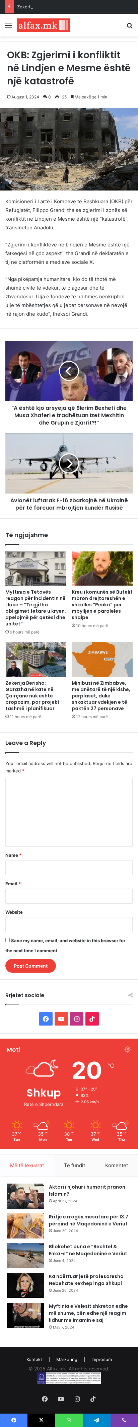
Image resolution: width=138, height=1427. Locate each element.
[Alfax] (43, 25)
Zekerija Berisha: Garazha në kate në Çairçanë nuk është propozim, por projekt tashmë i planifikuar (32, 696)
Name (13, 855)
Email (13, 883)
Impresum (101, 1359)
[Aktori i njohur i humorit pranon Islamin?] (25, 1196)
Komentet (116, 1165)
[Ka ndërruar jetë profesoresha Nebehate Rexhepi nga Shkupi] (25, 1285)
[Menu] (8, 27)
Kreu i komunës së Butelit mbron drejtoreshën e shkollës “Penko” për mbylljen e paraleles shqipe (102, 605)
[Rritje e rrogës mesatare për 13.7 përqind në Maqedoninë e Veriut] (25, 1225)
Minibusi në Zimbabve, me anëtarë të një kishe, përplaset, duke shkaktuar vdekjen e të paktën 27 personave (101, 696)
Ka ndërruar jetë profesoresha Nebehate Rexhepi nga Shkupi (86, 1280)
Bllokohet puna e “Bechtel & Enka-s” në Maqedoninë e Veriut (88, 1250)
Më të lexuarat (27, 1165)
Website (14, 912)
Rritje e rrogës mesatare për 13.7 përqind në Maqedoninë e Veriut (88, 1220)
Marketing (66, 1359)
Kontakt (34, 1359)
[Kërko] (129, 27)
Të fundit (74, 1165)
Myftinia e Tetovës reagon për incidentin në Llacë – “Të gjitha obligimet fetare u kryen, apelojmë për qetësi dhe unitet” (35, 608)
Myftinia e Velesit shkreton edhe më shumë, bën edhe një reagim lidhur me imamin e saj (88, 1313)
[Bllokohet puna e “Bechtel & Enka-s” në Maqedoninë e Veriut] (25, 1255)
